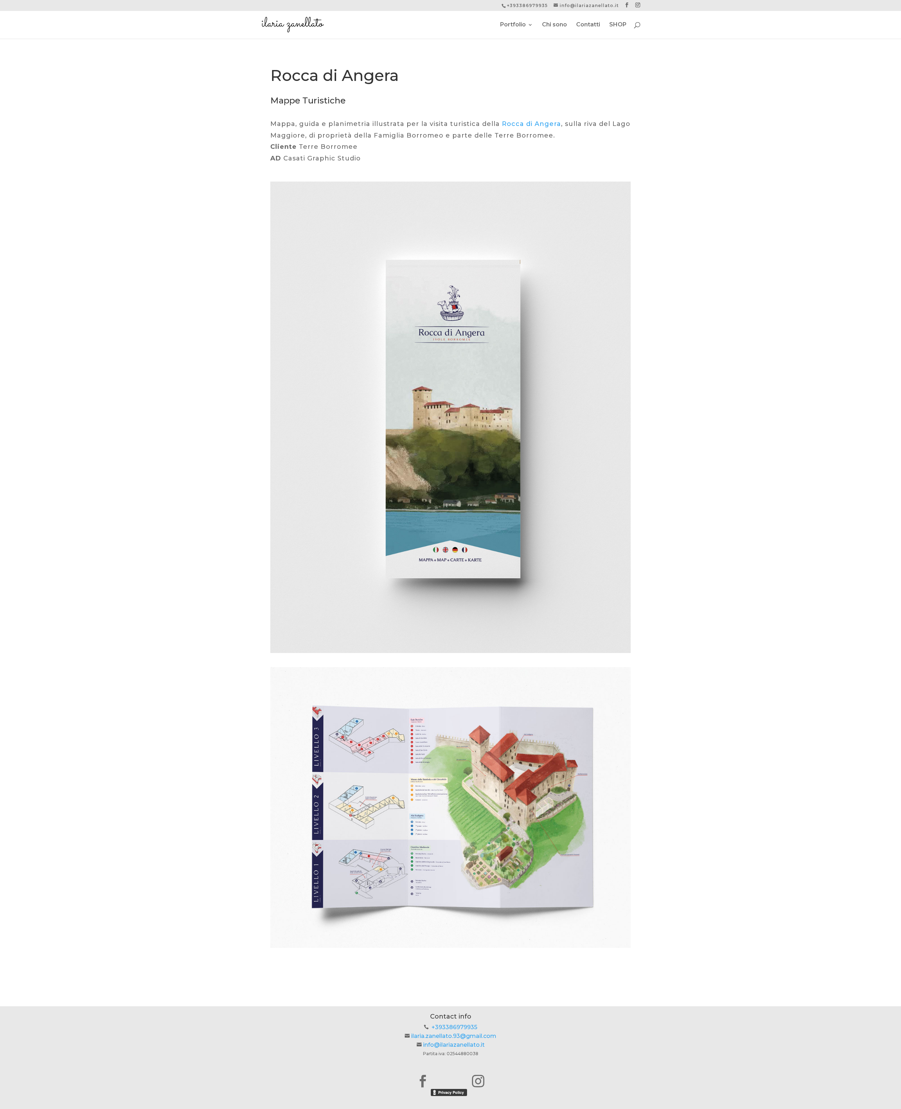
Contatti (588, 25)
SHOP (617, 25)
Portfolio (513, 25)
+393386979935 (454, 1027)
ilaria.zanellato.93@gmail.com (453, 1036)
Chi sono (554, 25)
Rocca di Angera (531, 124)
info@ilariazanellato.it (454, 1044)
